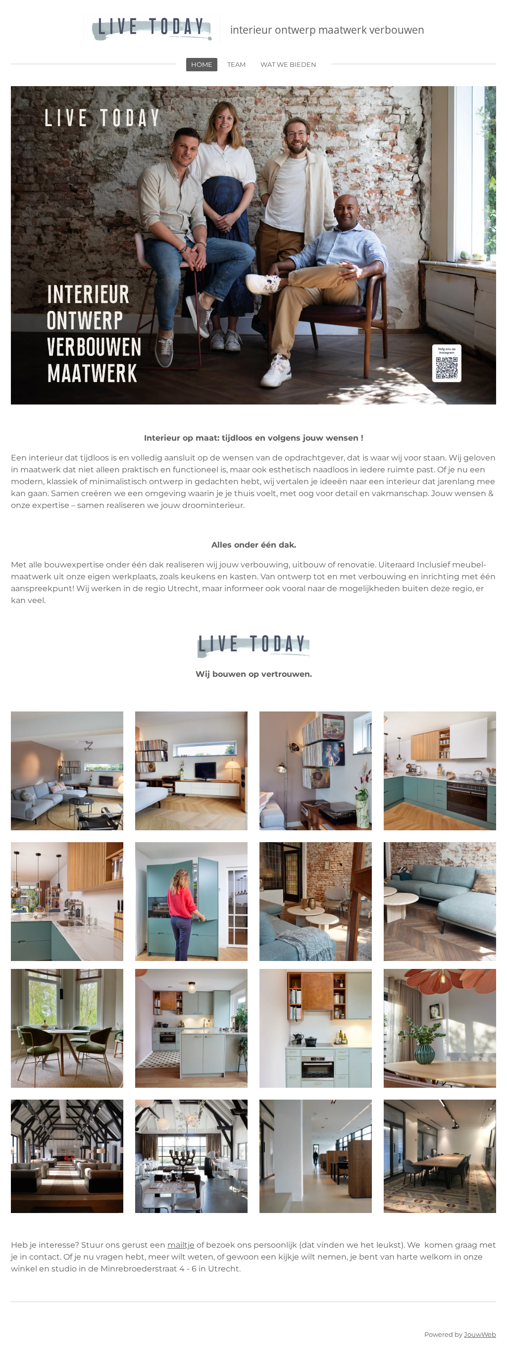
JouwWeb (480, 1334)
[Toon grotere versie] (67, 770)
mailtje (181, 1245)
